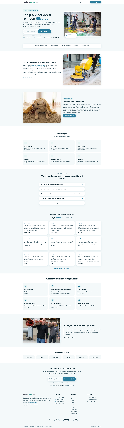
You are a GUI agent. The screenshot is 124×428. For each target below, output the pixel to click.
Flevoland (73, 404)
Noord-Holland (74, 409)
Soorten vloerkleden (49, 2)
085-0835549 (56, 37)
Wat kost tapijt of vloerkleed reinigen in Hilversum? (54, 184)
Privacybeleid (93, 426)
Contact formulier (91, 401)
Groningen (73, 397)
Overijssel (73, 400)
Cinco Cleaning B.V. (33, 402)
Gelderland (73, 406)
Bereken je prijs (96, 2)
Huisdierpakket (60, 399)
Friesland (73, 398)
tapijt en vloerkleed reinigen (39, 65)
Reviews (71, 2)
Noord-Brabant (74, 411)
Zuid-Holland (74, 413)
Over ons (65, 2)
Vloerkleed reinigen (59, 397)
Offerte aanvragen (59, 403)
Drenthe (73, 402)
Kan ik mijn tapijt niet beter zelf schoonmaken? (53, 198)
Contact (76, 2)
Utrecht (72, 407)
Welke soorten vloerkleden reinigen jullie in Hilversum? (55, 203)
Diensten (59, 2)
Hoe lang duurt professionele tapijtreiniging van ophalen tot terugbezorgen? (60, 193)
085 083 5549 (85, 2)
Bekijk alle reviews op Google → (62, 268)
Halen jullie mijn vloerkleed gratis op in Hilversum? (53, 189)
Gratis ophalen (60, 401)
